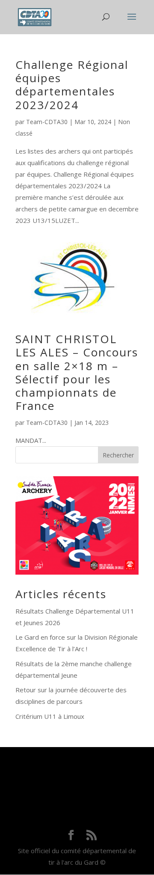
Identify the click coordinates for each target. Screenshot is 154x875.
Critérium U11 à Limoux (49, 716)
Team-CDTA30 (47, 122)
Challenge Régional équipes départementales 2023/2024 (71, 85)
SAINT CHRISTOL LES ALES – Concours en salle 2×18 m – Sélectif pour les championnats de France (76, 372)
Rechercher (118, 455)
